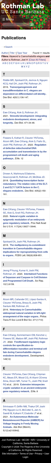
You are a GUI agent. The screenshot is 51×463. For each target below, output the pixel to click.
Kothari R (19, 137)
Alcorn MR (8, 141)
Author (4, 52)
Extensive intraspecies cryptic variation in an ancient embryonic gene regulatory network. (25, 388)
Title (12, 52)
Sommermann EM (26, 335)
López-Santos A (38, 299)
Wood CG (23, 377)
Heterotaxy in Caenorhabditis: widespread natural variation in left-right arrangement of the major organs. (24, 313)
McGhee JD (39, 177)
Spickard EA (21, 80)
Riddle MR (8, 80)
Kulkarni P (18, 413)
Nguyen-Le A (14, 409)
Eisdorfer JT (30, 413)
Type (19, 52)
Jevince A (34, 80)
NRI (33, 439)
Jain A (37, 409)
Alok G (20, 112)
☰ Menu (8, 19)
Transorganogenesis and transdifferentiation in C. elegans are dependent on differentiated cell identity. (24, 90)
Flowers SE (9, 338)
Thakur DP (33, 406)
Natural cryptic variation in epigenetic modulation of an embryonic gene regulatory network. (24, 219)
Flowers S (8, 137)
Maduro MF (21, 338)
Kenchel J (41, 335)
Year (25, 52)
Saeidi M (7, 413)
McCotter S (27, 409)
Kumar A (23, 270)
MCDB (25, 439)
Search (8, 46)
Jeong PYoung (10, 270)
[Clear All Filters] (37, 59)
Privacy (38, 453)
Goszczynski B (10, 177)
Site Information (10, 453)
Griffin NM (22, 406)
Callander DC (22, 299)
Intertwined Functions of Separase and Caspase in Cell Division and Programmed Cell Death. (25, 277)
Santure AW (9, 306)
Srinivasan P (9, 406)
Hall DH (13, 83)
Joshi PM (22, 83)
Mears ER (12, 377)
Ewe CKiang (9, 112)
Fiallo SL (41, 141)
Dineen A (7, 173)
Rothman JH (35, 83)
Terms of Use (26, 453)
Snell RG (19, 212)
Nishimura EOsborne (24, 173)
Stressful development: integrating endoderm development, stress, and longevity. (25, 119)
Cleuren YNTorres (34, 137)
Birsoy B (26, 302)
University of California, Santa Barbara (31, 441)
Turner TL (26, 381)
